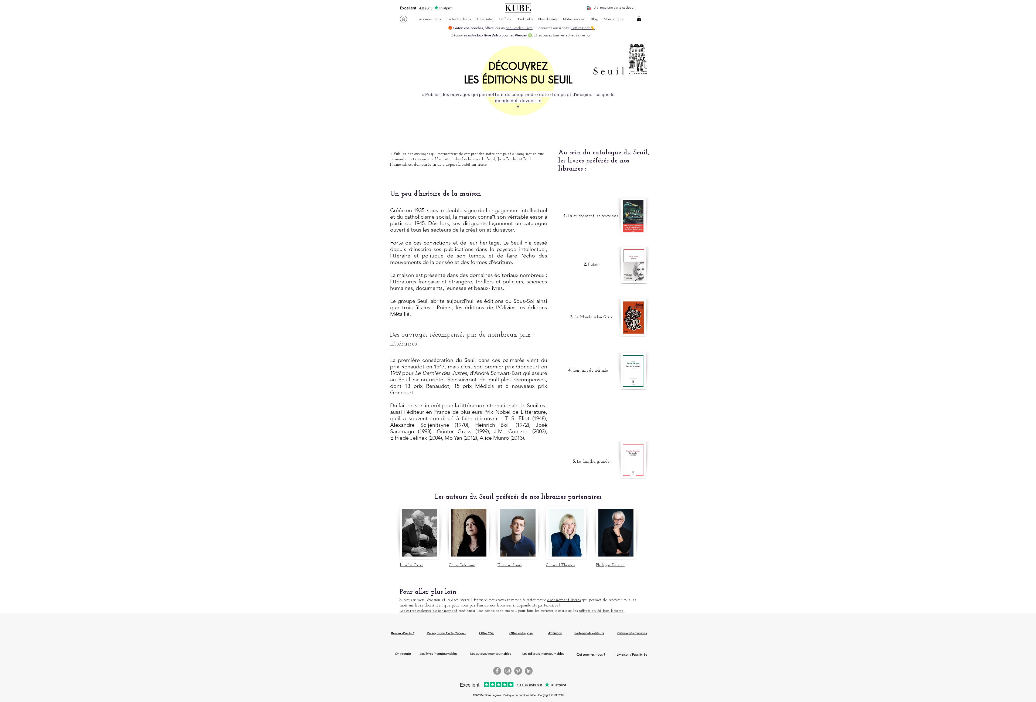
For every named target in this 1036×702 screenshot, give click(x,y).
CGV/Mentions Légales (487, 695)
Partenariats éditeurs (589, 633)
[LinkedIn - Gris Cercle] (529, 671)
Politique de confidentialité (519, 695)
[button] (639, 18)
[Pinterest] (518, 671)
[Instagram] (508, 671)
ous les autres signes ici (572, 35)
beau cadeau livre (519, 28)
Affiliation (555, 633)
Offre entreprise (521, 633)
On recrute (403, 654)
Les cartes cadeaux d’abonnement (428, 611)
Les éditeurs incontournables (543, 654)
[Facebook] (497, 671)
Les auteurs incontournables (490, 654)
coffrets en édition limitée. (601, 611)
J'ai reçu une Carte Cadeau (446, 633)
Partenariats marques (632, 633)
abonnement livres (564, 600)
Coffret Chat (580, 28)
